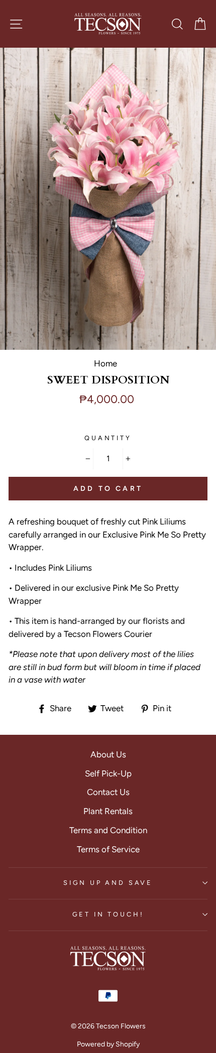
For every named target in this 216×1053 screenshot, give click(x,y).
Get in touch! (108, 914)
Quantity (108, 438)
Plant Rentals (108, 811)
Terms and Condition (108, 830)
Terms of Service (108, 849)
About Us (108, 754)
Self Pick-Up (108, 773)
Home (105, 363)
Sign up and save (108, 882)
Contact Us (108, 792)
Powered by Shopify (108, 1044)
